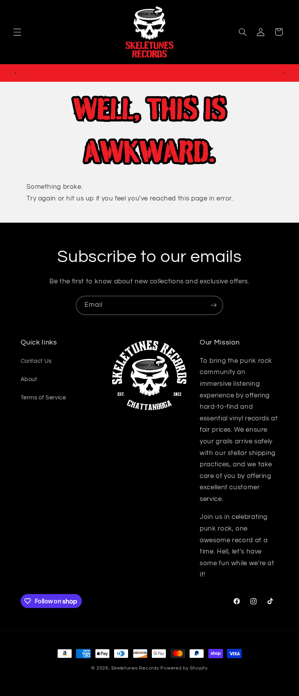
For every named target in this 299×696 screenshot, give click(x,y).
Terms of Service (43, 398)
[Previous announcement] (15, 72)
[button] (17, 32)
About (29, 379)
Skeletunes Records (135, 668)
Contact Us (36, 361)
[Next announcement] (283, 72)
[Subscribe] (214, 305)
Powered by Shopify (184, 668)
